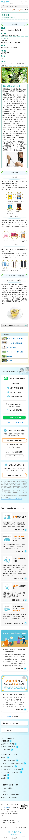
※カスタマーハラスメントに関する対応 (11, 499)
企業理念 (3, 778)
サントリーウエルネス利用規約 (10, 794)
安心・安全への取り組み (8, 760)
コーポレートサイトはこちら (11, 326)
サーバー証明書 (5, 808)
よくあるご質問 (5, 750)
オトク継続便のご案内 (7, 766)
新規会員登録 (5, 741)
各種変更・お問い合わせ (8, 747)
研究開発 (3, 757)
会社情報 (7, 334)
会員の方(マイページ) (7, 744)
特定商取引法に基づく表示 (10, 785)
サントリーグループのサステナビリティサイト (8, 821)
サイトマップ (5, 783)
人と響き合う (20, 827)
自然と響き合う (5, 827)
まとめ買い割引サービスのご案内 (11, 769)
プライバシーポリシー (7, 791)
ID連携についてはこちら (14, 422)
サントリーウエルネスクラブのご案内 (12, 763)
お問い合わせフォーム (14, 475)
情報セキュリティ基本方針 (9, 797)
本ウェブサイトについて (8, 788)
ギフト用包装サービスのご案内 (10, 772)
